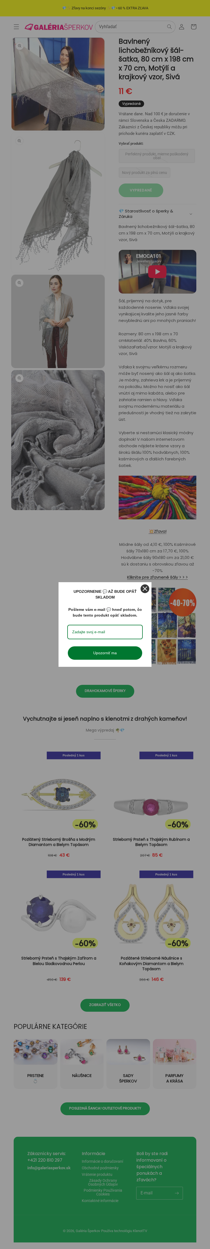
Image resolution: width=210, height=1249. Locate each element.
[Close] (144, 588)
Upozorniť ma (105, 653)
